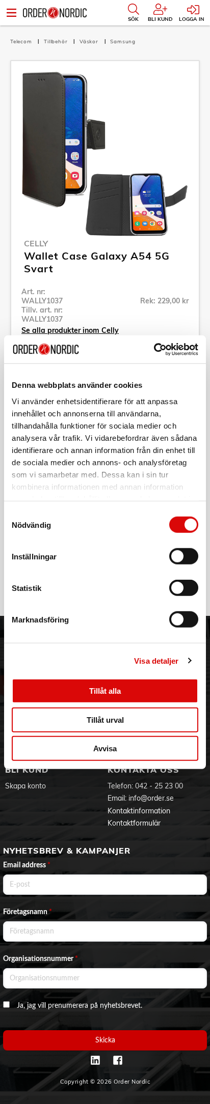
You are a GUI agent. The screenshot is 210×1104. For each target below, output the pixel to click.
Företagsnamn (27, 912)
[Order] (55, 12)
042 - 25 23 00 (159, 785)
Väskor (90, 41)
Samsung (123, 41)
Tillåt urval (105, 719)
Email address (26, 865)
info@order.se (151, 798)
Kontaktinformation (139, 810)
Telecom (22, 41)
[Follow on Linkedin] (95, 1060)
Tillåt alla (105, 691)
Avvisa (105, 748)
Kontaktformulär (134, 823)
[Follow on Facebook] (118, 1060)
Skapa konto (25, 785)
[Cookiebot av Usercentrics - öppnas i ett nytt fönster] (153, 349)
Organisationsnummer (40, 959)
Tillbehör (56, 41)
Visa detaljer (156, 660)
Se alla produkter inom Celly (70, 330)
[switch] (183, 556)
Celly (36, 243)
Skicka (105, 1040)
